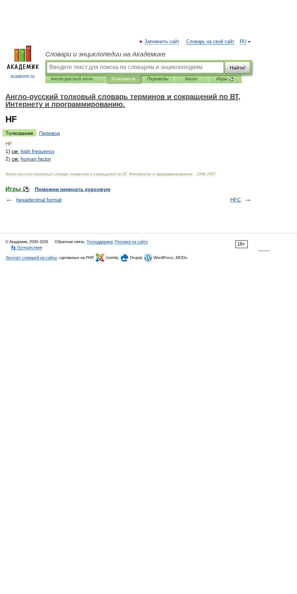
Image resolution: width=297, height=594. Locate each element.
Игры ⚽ (225, 78)
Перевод (49, 133)
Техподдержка (100, 241)
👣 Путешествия (26, 247)
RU (243, 41)
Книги (191, 78)
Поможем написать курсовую (72, 189)
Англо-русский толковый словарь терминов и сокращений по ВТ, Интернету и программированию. (75, 78)
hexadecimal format (39, 200)
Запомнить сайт (162, 41)
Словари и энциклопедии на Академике (105, 54)
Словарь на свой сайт (210, 41)
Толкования (123, 78)
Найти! (238, 68)
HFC (235, 200)
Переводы (157, 78)
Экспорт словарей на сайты (31, 257)
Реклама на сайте (131, 241)
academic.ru (23, 76)
